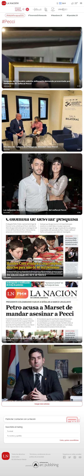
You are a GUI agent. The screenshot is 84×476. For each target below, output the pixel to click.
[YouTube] (80, 457)
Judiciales (7, 86)
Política (7, 149)
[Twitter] (69, 457)
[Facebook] (64, 457)
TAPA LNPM (7, 277)
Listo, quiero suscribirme (69, 440)
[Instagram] (75, 457)
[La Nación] (10, 3)
